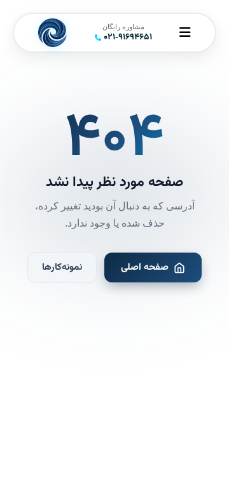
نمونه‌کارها (62, 267)
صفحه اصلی (145, 267)
